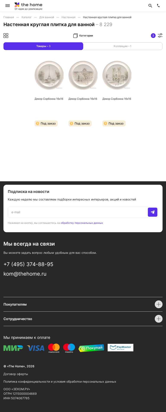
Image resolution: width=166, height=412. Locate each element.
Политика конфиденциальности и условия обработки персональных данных (59, 381)
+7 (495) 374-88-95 (28, 264)
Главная (9, 17)
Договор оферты (15, 374)
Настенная (69, 17)
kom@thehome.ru (24, 274)
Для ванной (47, 17)
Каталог (27, 17)
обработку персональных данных (82, 222)
